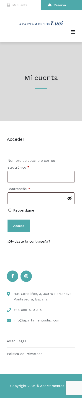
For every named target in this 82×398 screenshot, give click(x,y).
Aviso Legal (16, 341)
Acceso (18, 226)
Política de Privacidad (25, 354)
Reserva (60, 5)
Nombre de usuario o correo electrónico (31, 164)
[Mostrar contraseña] (69, 198)
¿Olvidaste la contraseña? (28, 241)
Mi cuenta (19, 5)
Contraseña (28, 189)
